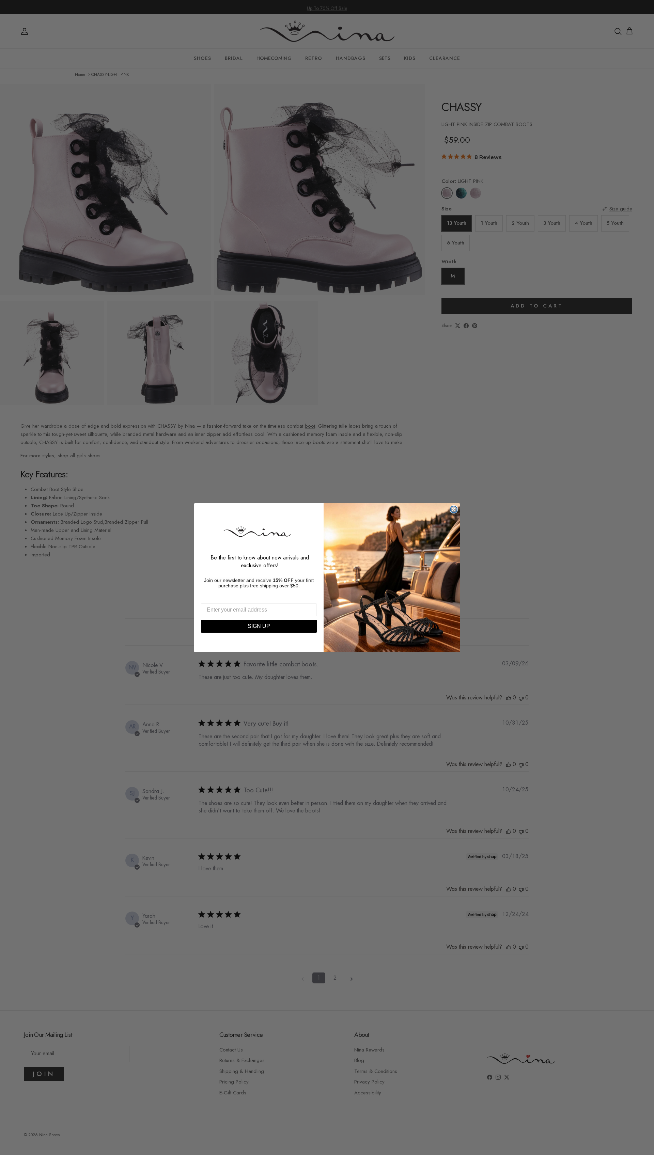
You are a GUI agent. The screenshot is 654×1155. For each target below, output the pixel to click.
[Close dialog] (453, 509)
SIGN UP (259, 626)
